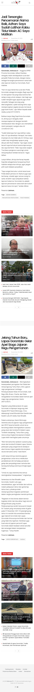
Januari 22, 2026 (8, 621)
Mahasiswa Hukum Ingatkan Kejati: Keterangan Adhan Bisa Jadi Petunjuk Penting (16, 230)
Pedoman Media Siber (10, 671)
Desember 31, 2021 (16, 38)
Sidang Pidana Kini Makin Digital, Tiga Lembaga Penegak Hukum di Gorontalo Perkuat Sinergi (17, 571)
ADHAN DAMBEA (11, 195)
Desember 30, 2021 (17, 352)
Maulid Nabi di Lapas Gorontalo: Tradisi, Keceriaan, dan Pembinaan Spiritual (15, 644)
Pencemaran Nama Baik (10, 197)
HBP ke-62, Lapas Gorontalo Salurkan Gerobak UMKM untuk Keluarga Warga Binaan (16, 594)
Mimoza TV (10, 681)
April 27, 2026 (7, 598)
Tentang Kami (9, 669)
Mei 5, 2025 (7, 279)
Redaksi (18, 669)
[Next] (18, 307)
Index (20, 671)
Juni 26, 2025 (7, 257)
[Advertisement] (17, 9)
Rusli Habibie (25, 197)
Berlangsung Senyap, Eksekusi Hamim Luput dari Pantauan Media (16, 618)
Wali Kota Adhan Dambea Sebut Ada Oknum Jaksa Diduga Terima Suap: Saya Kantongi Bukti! (16, 252)
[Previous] (15, 307)
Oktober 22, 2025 (8, 234)
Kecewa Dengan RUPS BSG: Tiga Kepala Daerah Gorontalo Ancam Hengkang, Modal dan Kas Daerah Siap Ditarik (17, 300)
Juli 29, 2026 (7, 576)
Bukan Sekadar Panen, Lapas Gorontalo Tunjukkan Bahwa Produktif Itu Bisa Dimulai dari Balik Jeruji (17, 628)
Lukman (5, 38)
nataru (22, 539)
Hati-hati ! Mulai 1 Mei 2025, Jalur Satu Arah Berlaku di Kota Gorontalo (17, 285)
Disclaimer (27, 671)
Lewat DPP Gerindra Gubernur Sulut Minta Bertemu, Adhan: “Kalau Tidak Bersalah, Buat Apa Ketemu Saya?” (17, 292)
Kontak (25, 669)
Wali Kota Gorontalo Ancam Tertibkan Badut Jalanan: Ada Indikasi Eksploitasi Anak (16, 275)
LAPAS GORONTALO (12, 539)
